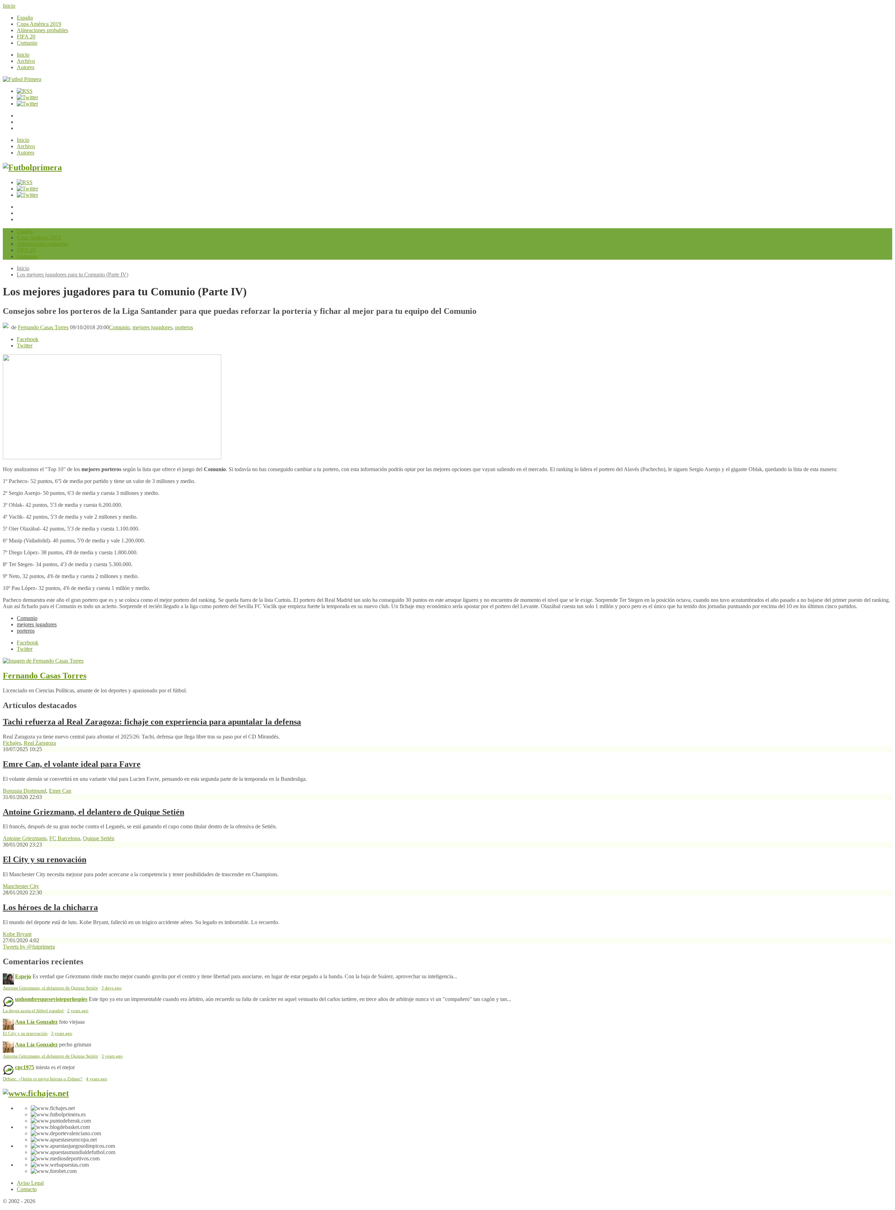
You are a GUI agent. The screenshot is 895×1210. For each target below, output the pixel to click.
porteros (184, 327)
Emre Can (60, 791)
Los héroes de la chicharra (50, 907)
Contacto (27, 1189)
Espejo (23, 976)
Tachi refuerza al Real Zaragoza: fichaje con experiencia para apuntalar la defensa (152, 721)
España (25, 18)
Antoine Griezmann (24, 838)
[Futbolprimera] (32, 167)
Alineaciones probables (42, 30)
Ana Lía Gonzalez (36, 1022)
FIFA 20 (26, 36)
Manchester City (21, 886)
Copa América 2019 (39, 24)
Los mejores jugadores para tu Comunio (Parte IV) (72, 275)
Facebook (27, 339)
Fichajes (12, 743)
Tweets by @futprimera (29, 947)
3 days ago (111, 988)
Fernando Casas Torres (43, 327)
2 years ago (77, 1010)
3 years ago (61, 1033)
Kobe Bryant (17, 934)
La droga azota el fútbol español (33, 1010)
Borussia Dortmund (24, 791)
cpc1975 (24, 1067)
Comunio (27, 43)
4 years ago (96, 1078)
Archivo (26, 61)
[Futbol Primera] (22, 79)
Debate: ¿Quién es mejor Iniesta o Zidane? (43, 1078)
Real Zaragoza (40, 743)
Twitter (25, 345)
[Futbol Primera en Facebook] (27, 97)
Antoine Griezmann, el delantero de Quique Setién (93, 811)
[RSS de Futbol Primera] (25, 91)
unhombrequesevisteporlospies (51, 999)
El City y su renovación (44, 859)
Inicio (9, 6)
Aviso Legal (30, 1183)
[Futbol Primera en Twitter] (27, 104)
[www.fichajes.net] (36, 1093)
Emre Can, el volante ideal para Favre (72, 764)
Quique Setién (98, 838)
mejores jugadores (152, 327)
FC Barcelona (64, 838)
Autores (25, 67)
